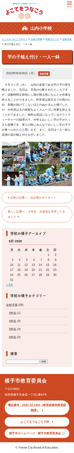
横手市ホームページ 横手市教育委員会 (35, 433)
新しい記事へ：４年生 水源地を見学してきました (36, 214)
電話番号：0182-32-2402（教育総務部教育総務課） (37, 407)
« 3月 (9, 284)
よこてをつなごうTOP (34, 421)
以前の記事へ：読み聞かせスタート (33, 197)
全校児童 (44, 73)
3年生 (12, 312)
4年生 (12, 320)
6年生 (12, 337)
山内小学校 (41, 28)
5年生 (12, 329)
